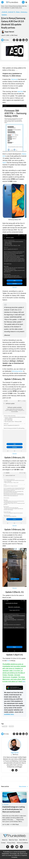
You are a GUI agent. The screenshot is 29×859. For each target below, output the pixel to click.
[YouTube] (16, 847)
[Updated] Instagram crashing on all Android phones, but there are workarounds (13, 809)
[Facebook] (7, 847)
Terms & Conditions (22, 842)
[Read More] (14, 797)
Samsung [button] (24, 12)
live (8, 660)
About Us (4, 840)
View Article (22, 786)
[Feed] (21, 847)
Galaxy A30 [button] (4, 726)
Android (6, 805)
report (4, 162)
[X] (12, 847)
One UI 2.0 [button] (11, 726)
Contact (3, 842)
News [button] (18, 12)
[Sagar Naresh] (14, 745)
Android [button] (4, 12)
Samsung (14, 79)
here (23, 681)
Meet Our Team (13, 840)
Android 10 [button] (11, 12)
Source (14, 287)
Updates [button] (4, 15)
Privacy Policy (11, 842)
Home (2, 6)
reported (20, 91)
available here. (9, 714)
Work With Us (23, 840)
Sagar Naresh (9, 32)
